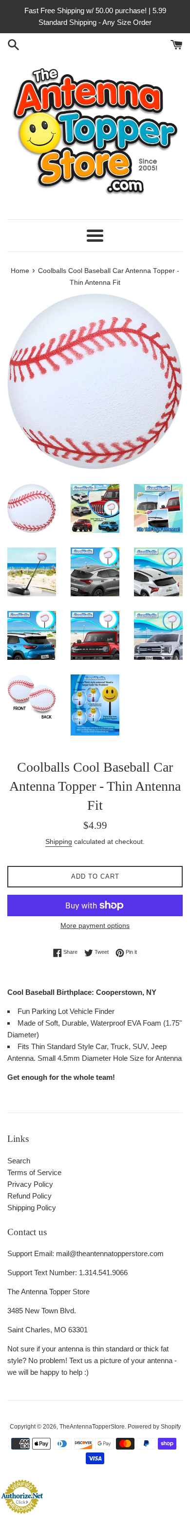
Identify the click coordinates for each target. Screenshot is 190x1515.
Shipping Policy (31, 1207)
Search (18, 1161)
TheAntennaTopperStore (92, 1426)
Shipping (58, 841)
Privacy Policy (30, 1184)
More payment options (95, 925)
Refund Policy (29, 1196)
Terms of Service (34, 1172)
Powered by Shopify (154, 1426)
